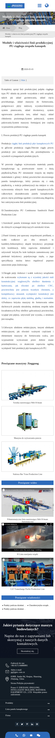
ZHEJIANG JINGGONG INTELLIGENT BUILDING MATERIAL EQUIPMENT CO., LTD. (28, 690)
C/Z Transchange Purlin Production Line (28, 589)
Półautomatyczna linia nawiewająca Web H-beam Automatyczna (27, 520)
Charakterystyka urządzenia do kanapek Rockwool (40, 605)
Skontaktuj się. (27, 651)
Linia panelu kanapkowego (16, 709)
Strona (13, 683)
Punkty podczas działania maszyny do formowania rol (15, 605)
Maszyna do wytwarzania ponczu (27, 438)
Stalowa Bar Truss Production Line (27, 474)
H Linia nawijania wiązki (27, 554)
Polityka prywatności (25, 683)
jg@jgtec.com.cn (18, 672)
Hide (23, 80)
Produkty (9, 703)
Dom (8, 28)
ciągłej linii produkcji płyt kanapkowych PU (33, 143)
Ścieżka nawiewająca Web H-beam (27, 403)
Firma (7, 715)
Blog (20, 28)
